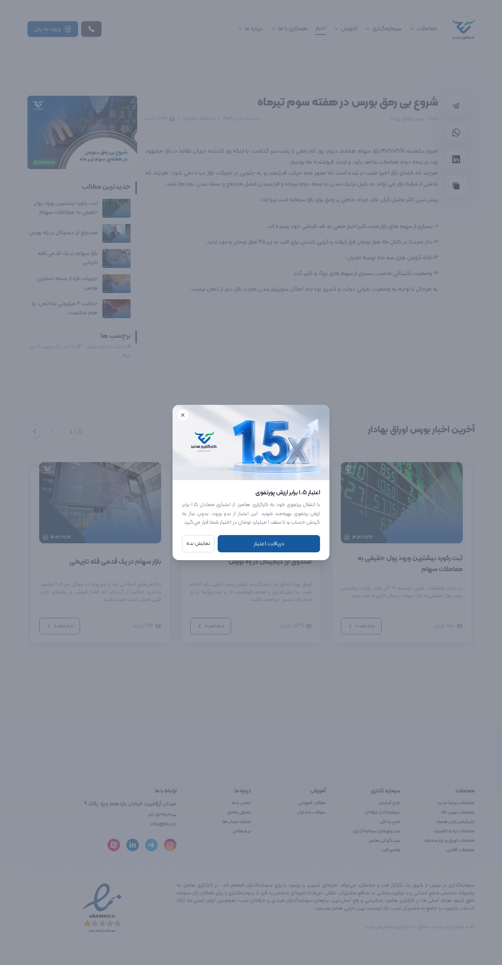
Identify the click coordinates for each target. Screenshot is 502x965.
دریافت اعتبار (269, 543)
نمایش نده (198, 543)
